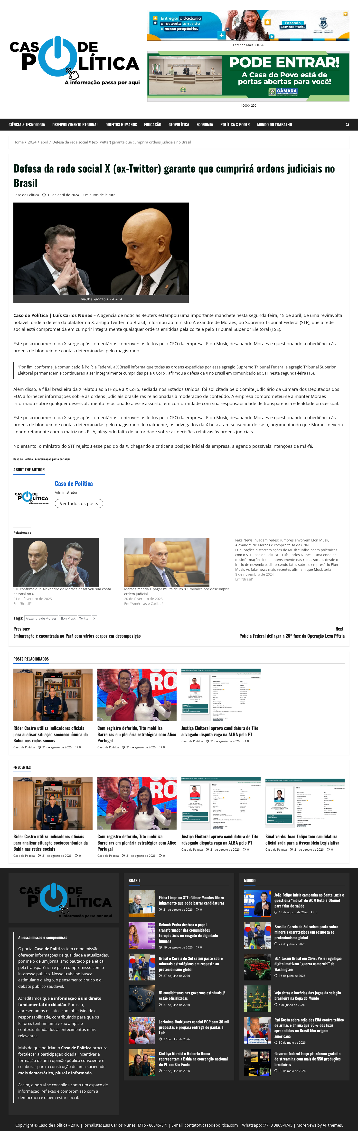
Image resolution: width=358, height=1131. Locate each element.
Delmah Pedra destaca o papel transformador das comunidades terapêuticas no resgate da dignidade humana (142, 935)
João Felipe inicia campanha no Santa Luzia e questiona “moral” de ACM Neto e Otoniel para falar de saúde (257, 903)
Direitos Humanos (121, 124)
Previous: (77, 632)
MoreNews (306, 1125)
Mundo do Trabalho (274, 124)
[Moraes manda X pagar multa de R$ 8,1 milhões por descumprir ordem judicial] (177, 562)
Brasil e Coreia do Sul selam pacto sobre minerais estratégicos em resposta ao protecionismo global (142, 967)
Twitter (84, 618)
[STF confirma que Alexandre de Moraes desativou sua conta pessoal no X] (66, 562)
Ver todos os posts (79, 503)
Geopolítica (179, 124)
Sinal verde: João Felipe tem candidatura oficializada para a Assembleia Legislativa (302, 839)
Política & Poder (235, 124)
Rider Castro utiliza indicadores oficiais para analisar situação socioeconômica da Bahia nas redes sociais (50, 734)
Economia (205, 124)
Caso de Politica (26, 195)
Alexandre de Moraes (41, 618)
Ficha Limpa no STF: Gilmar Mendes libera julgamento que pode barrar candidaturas (142, 903)
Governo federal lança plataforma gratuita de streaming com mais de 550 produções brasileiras (257, 1062)
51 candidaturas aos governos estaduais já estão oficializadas (142, 998)
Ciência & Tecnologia (27, 124)
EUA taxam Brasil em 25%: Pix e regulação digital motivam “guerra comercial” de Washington (257, 967)
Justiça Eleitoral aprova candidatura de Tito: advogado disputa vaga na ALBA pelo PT (220, 731)
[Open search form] (347, 124)
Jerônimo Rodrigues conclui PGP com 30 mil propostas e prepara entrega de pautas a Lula (142, 1030)
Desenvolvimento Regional (75, 124)
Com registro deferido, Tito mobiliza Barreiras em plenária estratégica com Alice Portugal (136, 734)
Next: (292, 632)
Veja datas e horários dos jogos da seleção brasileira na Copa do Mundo (257, 998)
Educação (152, 124)
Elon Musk (67, 618)
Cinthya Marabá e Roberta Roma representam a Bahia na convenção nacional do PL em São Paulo (142, 1062)
